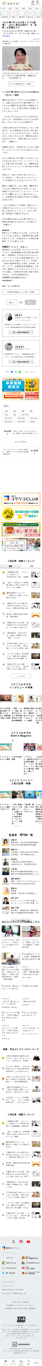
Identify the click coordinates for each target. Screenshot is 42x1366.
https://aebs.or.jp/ (21, 1338)
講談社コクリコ (5, 809)
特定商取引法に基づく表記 (13, 1308)
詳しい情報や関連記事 (21, 332)
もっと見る (21, 676)
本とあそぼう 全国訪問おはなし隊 (14, 1293)
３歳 (22, 411)
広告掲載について (12, 1305)
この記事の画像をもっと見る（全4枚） (21, 292)
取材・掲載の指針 (30, 1308)
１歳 (5, 411)
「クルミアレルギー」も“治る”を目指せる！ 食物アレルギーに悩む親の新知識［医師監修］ (15, 451)
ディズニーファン (8, 1286)
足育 (5, 406)
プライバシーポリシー (27, 1305)
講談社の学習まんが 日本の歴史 (12, 1290)
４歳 (30, 411)
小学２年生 (8, 418)
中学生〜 (33, 421)
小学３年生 (21, 418)
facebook (7, 280)
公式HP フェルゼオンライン (14, 277)
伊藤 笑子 (7, 43)
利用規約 (26, 1302)
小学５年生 (8, 421)
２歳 (14, 411)
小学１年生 (25, 414)
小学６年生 (21, 421)
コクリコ (17, 826)
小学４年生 (34, 418)
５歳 (5, 414)
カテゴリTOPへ (21, 442)
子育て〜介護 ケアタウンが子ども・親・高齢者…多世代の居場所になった (25, 432)
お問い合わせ (17, 1302)
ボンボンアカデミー (9, 1282)
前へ (11, 302)
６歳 (14, 414)
